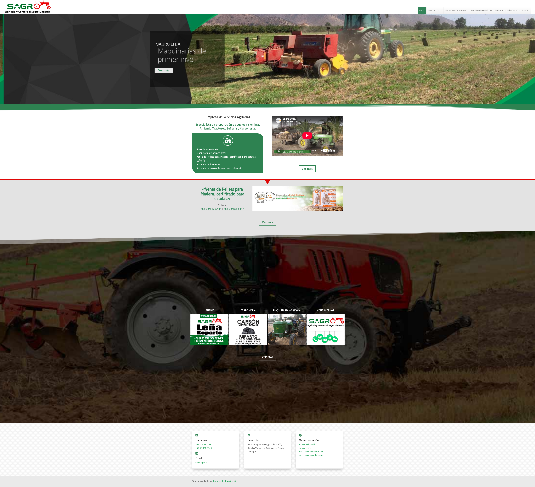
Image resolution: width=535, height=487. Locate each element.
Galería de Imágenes (506, 10)
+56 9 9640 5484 (211, 208)
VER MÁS (267, 357)
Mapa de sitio (305, 448)
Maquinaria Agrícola (482, 10)
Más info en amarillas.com (311, 455)
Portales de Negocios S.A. (225, 481)
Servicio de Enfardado (456, 10)
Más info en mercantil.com (311, 451)
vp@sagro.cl (201, 462)
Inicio (422, 10)
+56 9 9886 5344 (233, 208)
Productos (433, 10)
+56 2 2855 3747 (203, 444)
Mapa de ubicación (307, 444)
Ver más (307, 168)
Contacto (524, 10)
